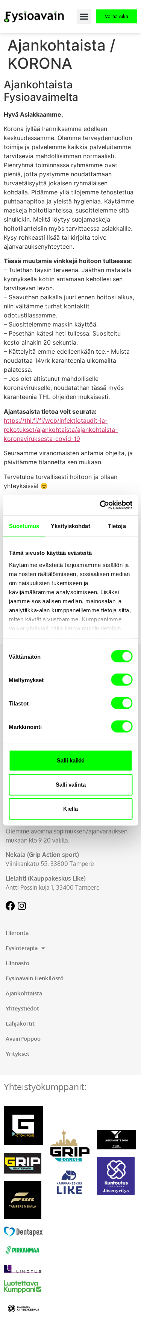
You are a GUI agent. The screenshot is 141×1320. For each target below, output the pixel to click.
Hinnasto (17, 963)
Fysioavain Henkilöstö (35, 978)
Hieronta (17, 932)
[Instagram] (21, 905)
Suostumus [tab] (24, 526)
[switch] (121, 680)
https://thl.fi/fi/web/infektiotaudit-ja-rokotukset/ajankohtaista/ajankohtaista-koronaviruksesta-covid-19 (61, 429)
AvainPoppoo (23, 1038)
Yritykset (17, 1053)
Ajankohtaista (24, 993)
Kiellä (70, 809)
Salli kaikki (71, 760)
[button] (84, 16)
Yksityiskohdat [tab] (70, 526)
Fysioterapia (22, 948)
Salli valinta (71, 784)
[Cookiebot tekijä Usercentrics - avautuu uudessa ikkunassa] (100, 505)
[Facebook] (10, 905)
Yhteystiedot (22, 1008)
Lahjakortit (20, 1023)
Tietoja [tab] (117, 526)
